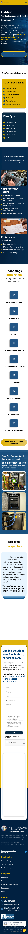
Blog (3, 891)
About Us (4, 877)
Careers (4, 881)
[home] (5, 2)
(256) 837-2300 (9, 901)
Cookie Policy (6, 868)
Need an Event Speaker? (10, 884)
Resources (5, 888)
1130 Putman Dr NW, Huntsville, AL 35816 (12, 909)
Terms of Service (7, 864)
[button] (25, 2)
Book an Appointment (14, 54)
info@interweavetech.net (13, 905)
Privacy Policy (6, 861)
